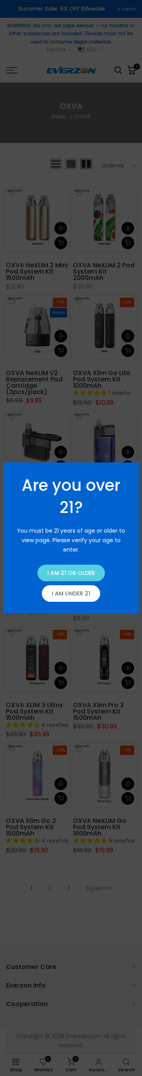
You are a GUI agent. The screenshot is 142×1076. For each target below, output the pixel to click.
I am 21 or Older (71, 573)
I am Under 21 (71, 593)
